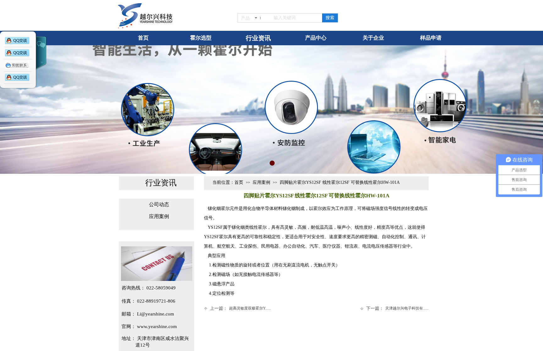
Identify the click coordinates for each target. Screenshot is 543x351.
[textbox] (293, 18)
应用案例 (261, 182)
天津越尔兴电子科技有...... (397, 308)
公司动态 (159, 204)
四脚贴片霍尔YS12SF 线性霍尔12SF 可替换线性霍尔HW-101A (340, 182)
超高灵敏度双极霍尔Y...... (240, 308)
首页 (238, 182)
